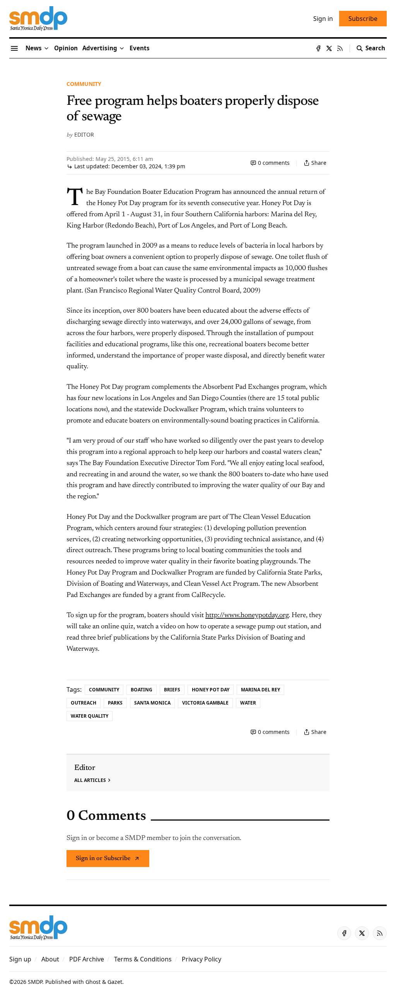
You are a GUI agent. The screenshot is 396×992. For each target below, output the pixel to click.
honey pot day (210, 689)
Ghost (93, 981)
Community (84, 83)
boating (141, 689)
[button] (99, 48)
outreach (83, 703)
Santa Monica (152, 703)
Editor (84, 134)
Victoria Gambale (205, 703)
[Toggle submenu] (46, 48)
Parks (115, 703)
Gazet (115, 981)
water (248, 703)
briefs (172, 689)
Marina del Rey (260, 689)
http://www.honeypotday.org (246, 615)
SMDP (35, 981)
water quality (89, 716)
